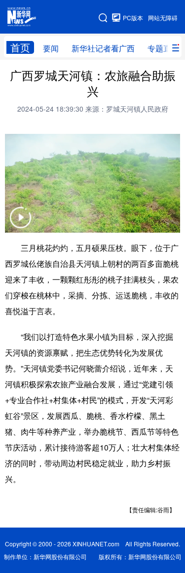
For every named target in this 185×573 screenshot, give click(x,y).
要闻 (51, 48)
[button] (20, 224)
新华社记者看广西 (103, 48)
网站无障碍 (163, 17)
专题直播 (163, 48)
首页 (20, 47)
